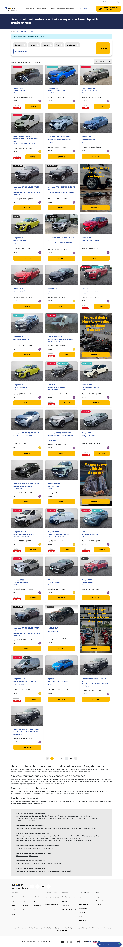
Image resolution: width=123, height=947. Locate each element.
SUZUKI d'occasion (22, 821)
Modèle (45, 45)
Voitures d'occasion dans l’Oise (49, 838)
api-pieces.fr (83, 912)
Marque (32, 45)
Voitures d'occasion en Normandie (85, 828)
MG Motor (37, 897)
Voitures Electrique (54, 871)
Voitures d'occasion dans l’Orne (70, 838)
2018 (25, 848)
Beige (17, 863)
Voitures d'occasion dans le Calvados (48, 836)
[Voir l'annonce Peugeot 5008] (27, 566)
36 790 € (61, 306)
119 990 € (95, 699)
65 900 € (61, 258)
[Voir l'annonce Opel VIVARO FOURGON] (27, 123)
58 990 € (61, 208)
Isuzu (35, 910)
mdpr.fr (81, 916)
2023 (43, 848)
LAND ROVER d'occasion (24, 818)
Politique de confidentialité (76, 928)
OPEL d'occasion (48, 818)
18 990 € (61, 106)
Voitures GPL (42, 871)
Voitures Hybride (66, 871)
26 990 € (95, 157)
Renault (14, 905)
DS (24, 897)
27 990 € (67, 355)
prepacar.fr (82, 920)
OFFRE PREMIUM (18, 165)
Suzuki (14, 914)
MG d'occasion (37, 818)
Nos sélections (19, 51)
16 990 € (102, 306)
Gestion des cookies (61, 928)
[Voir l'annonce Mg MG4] (61, 665)
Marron (40, 863)
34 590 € (95, 258)
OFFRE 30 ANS (17, 67)
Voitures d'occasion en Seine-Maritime (55, 840)
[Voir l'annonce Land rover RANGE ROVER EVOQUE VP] (27, 174)
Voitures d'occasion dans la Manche (27, 838)
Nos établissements (108, 2)
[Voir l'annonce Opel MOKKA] (61, 371)
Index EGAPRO (89, 928)
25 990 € (33, 157)
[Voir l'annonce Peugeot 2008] (61, 75)
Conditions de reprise (51, 904)
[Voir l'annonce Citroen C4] (96, 518)
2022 (39, 848)
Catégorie (18, 45)
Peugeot (14, 897)
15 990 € (27, 355)
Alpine (25, 910)
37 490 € (27, 306)
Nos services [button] (70, 8)
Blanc (22, 863)
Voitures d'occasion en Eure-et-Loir (93, 836)
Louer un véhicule (67, 905)
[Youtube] (48, 886)
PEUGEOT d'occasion (61, 818)
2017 (21, 848)
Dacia (13, 910)
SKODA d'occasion (90, 818)
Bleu (26, 863)
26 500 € (61, 501)
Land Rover (37, 905)
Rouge (56, 863)
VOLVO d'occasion (35, 821)
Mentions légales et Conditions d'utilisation (41, 928)
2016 (17, 848)
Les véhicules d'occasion (52, 897)
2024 (48, 848)
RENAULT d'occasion (76, 818)
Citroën (14, 901)
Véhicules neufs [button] (41, 8)
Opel (24, 901)
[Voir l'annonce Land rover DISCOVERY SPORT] (61, 123)
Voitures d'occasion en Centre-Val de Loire (29, 828)
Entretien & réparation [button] (56, 8)
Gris (30, 863)
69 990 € (27, 208)
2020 (34, 848)
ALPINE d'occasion (22, 816)
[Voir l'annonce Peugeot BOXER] (27, 665)
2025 (52, 848)
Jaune (35, 863)
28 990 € (27, 453)
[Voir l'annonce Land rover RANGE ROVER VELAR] (27, 419)
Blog (118, 2)
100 (71, 758)
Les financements (50, 901)
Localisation (71, 45)
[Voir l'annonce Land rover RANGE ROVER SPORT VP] (96, 665)
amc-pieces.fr (83, 908)
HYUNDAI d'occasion (72, 816)
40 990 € (61, 648)
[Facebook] (32, 886)
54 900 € (61, 157)
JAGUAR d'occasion (86, 816)
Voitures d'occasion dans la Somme (80, 840)
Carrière (98, 904)
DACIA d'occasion (48, 816)
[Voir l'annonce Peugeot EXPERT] (27, 518)
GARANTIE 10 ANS (52, 67)
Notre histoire (100, 901)
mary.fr (81, 897)
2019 (30, 848)
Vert (60, 863)
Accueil (13, 31)
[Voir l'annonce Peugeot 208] (27, 224)
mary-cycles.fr (83, 904)
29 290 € (33, 550)
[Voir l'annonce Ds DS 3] (96, 275)
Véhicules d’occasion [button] (28, 8)
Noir (45, 863)
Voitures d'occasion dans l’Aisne (26, 836)
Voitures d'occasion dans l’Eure (71, 836)
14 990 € (67, 403)
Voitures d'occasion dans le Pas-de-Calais (29, 840)
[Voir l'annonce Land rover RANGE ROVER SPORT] (27, 716)
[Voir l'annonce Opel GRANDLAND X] (96, 75)
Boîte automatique (22, 856)
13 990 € (102, 106)
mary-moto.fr (83, 901)
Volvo (35, 901)
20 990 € (27, 258)
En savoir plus (95, 208)
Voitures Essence (31, 871)
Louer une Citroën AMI (69, 909)
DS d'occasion (59, 816)
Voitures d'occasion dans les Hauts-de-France (58, 828)
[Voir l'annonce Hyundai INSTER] (61, 470)
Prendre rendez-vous (68, 897)
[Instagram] (37, 886)
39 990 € (27, 501)
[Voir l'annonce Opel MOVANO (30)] (61, 323)
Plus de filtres (104, 48)
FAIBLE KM (16, 216)
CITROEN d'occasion (35, 816)
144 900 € (27, 747)
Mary (97, 897)
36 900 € (33, 598)
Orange (50, 863)
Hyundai (25, 905)
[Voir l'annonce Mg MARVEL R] (61, 615)
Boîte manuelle (33, 856)
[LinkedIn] (43, 886)
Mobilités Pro (82, 8)
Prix (57, 45)
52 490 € (61, 453)
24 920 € (95, 598)
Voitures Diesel (20, 871)
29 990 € (33, 106)
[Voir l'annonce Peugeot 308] (27, 75)
